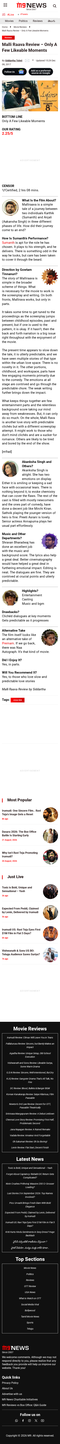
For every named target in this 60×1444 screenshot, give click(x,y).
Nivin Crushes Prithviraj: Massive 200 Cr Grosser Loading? (30, 1185)
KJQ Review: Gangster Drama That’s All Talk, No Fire (30, 1080)
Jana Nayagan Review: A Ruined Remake (30, 1129)
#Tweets (24, 14)
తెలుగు (51, 21)
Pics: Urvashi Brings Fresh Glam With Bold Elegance (30, 1205)
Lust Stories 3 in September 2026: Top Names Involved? (30, 1195)
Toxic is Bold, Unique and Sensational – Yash (30, 1168)
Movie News (30, 1268)
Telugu (30, 1328)
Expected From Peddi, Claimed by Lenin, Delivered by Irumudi (30, 1214)
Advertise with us (12, 1394)
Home (5, 27)
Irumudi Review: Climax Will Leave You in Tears (30, 1037)
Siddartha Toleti (13, 60)
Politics (23, 21)
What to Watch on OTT (30, 1298)
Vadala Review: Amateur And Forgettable (30, 1135)
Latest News (30, 1159)
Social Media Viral (30, 1304)
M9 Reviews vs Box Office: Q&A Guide (24, 1405)
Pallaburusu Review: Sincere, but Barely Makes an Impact (30, 1045)
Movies (9, 21)
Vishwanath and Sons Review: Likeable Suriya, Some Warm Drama (30, 1065)
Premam (8, 643)
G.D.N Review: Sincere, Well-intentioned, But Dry (30, 1072)
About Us (7, 1388)
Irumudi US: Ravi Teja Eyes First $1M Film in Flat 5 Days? (30, 1224)
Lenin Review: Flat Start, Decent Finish (30, 1147)
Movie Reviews (20, 27)
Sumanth (8, 243)
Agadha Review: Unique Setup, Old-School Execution (30, 1055)
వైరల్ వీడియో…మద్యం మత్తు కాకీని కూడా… (30, 1247)
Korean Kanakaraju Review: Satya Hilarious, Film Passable (30, 1096)
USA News (30, 1292)
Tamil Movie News (30, 1316)
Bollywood (30, 1310)
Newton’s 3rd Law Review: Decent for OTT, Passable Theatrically (30, 1106)
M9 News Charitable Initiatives (20, 1399)
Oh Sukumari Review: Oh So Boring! (30, 1141)
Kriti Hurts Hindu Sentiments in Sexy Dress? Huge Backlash (30, 1234)
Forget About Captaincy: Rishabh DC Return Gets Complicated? (30, 1176)
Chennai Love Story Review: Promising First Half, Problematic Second (30, 1121)
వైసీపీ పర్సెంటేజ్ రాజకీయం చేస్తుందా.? (30, 1241)
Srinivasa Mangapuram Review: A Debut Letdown (30, 1113)
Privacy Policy (10, 1382)
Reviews (37, 21)
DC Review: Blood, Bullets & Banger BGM (30, 1088)
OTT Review (30, 1286)
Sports (30, 1322)
